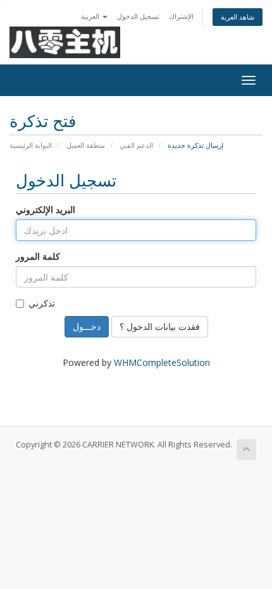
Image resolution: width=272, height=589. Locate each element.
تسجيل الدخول (138, 16)
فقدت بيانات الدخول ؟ (160, 326)
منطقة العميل (85, 145)
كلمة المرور (38, 256)
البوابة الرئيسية (30, 145)
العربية (91, 16)
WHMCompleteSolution (162, 362)
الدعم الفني (136, 145)
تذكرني (41, 303)
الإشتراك (181, 16)
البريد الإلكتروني (45, 209)
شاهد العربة (237, 16)
